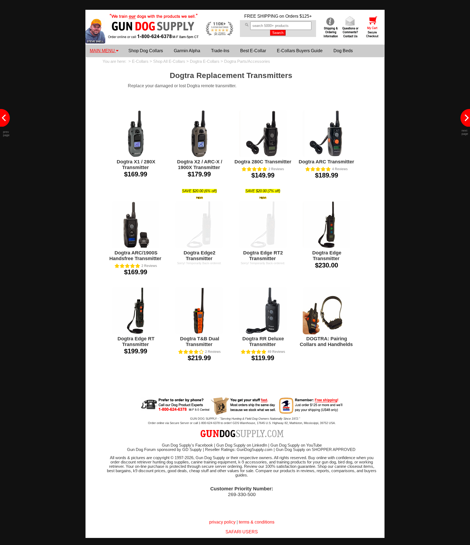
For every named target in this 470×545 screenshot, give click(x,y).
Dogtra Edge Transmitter (326, 255)
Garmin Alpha (187, 50)
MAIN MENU (103, 50)
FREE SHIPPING (261, 16)
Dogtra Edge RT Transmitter (136, 341)
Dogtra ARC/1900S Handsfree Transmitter (135, 255)
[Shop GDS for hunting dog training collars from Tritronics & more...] (153, 35)
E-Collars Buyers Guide (300, 50)
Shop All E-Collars (169, 61)
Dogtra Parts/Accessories (247, 61)
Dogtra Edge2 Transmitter (199, 255)
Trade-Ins (220, 50)
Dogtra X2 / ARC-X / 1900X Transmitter (199, 164)
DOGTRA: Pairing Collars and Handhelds (326, 341)
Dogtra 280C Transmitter (262, 161)
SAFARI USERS (241, 532)
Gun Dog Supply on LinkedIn (241, 445)
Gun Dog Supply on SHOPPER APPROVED (315, 449)
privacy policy (222, 522)
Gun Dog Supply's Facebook (187, 445)
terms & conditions (256, 522)
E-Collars (140, 61)
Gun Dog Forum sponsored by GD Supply (164, 449)
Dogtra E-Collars (204, 61)
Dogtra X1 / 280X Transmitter (136, 164)
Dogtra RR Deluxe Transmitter (263, 341)
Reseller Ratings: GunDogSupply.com (239, 449)
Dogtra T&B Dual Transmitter (199, 341)
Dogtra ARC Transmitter (326, 161)
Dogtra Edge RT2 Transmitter (263, 255)
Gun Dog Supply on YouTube (296, 445)
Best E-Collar (253, 50)
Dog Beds (343, 50)
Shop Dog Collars (145, 50)
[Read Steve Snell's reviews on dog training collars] (95, 42)
